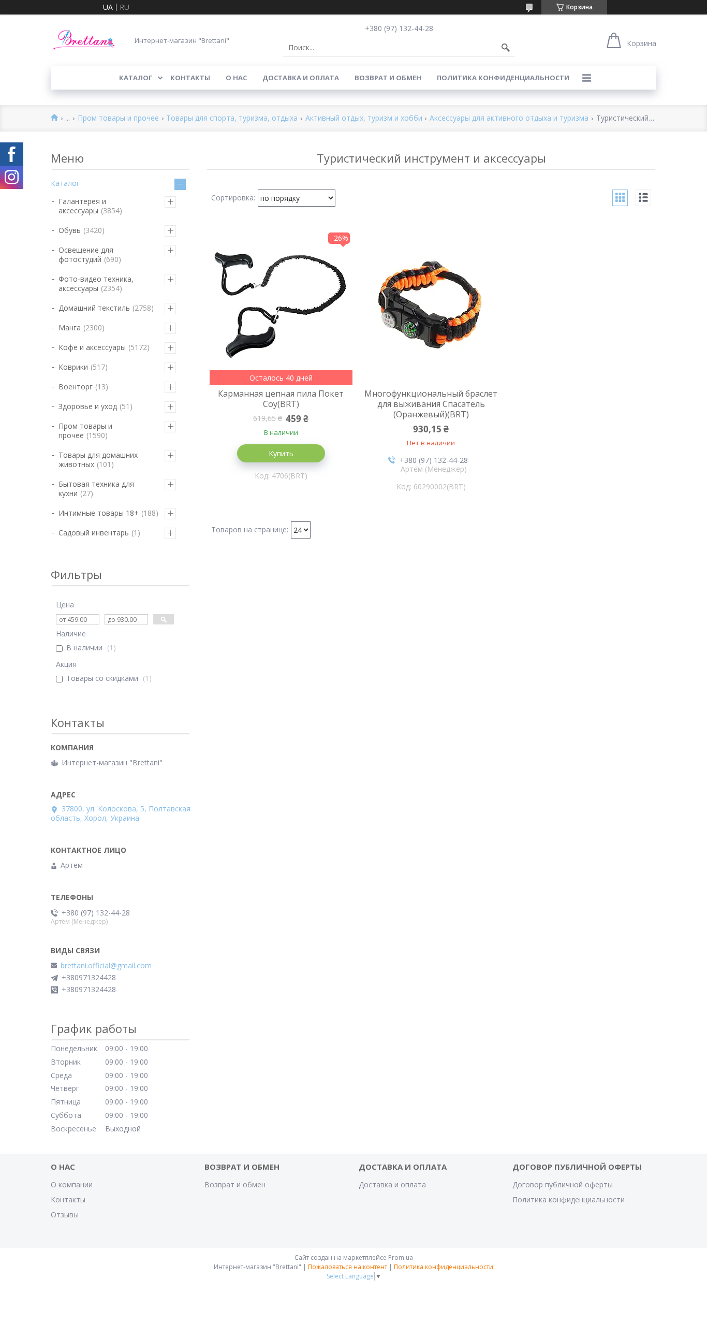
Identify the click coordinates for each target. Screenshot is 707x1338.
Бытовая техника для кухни (96, 488)
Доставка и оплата (392, 1184)
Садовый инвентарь (93, 532)
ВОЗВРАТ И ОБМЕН (388, 77)
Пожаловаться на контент (347, 1266)
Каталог (65, 183)
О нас (236, 77)
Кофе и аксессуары (92, 347)
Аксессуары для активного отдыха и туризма (509, 118)
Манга (69, 327)
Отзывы (65, 1214)
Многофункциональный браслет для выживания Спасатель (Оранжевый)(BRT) (430, 403)
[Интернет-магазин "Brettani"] (84, 40)
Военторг (75, 386)
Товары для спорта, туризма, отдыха (232, 118)
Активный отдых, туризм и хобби (363, 118)
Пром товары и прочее (118, 118)
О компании (72, 1184)
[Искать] (505, 47)
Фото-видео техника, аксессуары (96, 283)
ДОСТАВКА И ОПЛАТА (300, 77)
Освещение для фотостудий (85, 254)
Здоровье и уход (87, 406)
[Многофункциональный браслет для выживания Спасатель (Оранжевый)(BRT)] (431, 307)
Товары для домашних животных (98, 459)
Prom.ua (400, 1257)
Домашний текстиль (94, 308)
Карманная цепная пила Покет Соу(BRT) (281, 398)
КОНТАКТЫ (190, 77)
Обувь (69, 230)
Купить (281, 453)
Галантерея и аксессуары (82, 205)
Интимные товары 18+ (98, 513)
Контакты (68, 1199)
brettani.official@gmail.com (106, 965)
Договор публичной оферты (562, 1184)
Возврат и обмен (235, 1184)
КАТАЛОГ (136, 77)
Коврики (73, 367)
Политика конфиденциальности (503, 77)
